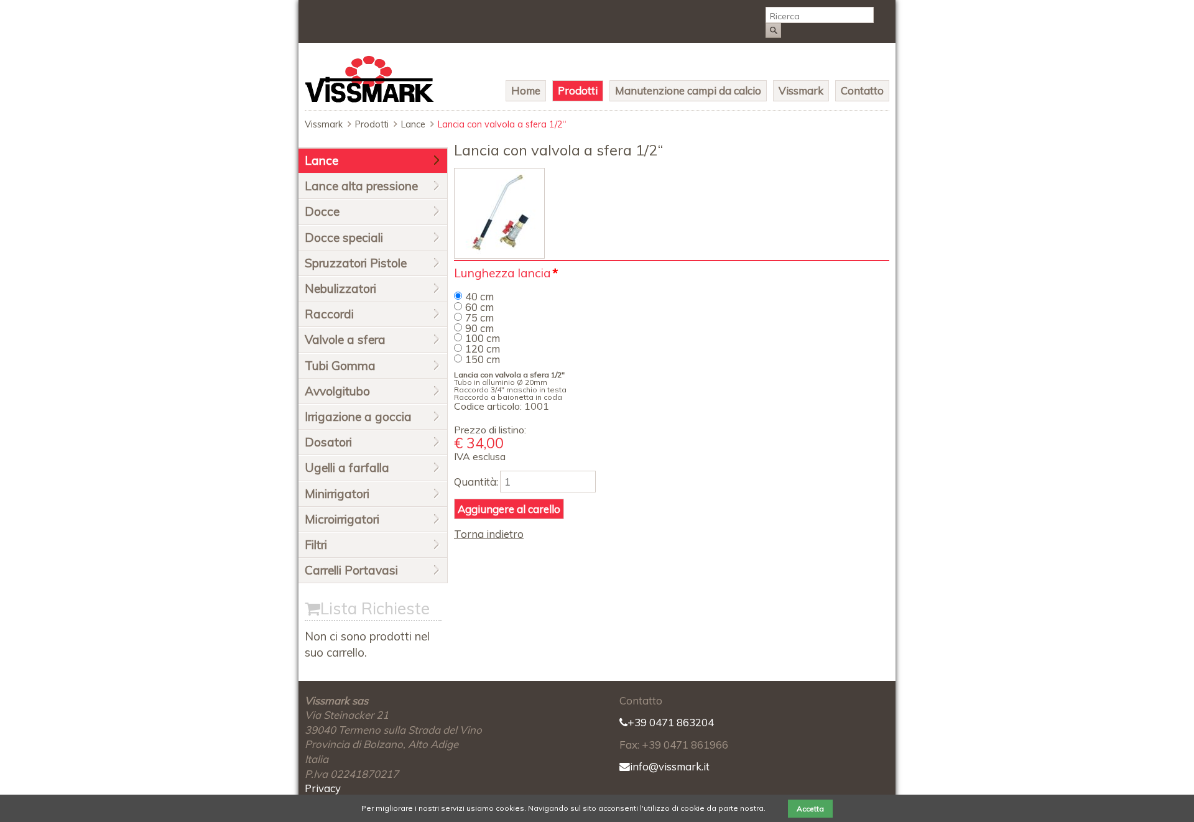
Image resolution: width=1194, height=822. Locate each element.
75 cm (479, 317)
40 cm (479, 296)
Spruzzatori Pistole (356, 263)
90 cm (479, 328)
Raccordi (329, 314)
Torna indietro (489, 533)
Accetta (810, 808)
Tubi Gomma (340, 365)
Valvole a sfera (345, 339)
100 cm (482, 337)
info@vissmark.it (670, 766)
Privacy (323, 788)
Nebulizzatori (340, 288)
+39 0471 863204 (670, 722)
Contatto (862, 90)
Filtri (316, 544)
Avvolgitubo (337, 391)
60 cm (479, 306)
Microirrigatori (342, 519)
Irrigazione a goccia (358, 416)
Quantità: (476, 481)
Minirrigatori (337, 493)
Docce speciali (344, 237)
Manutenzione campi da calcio (688, 90)
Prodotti (578, 90)
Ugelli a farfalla (347, 467)
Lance (413, 124)
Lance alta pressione (361, 185)
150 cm (482, 359)
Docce (322, 211)
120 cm (482, 348)
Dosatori (328, 442)
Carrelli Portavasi (351, 570)
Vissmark (801, 90)
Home (525, 90)
